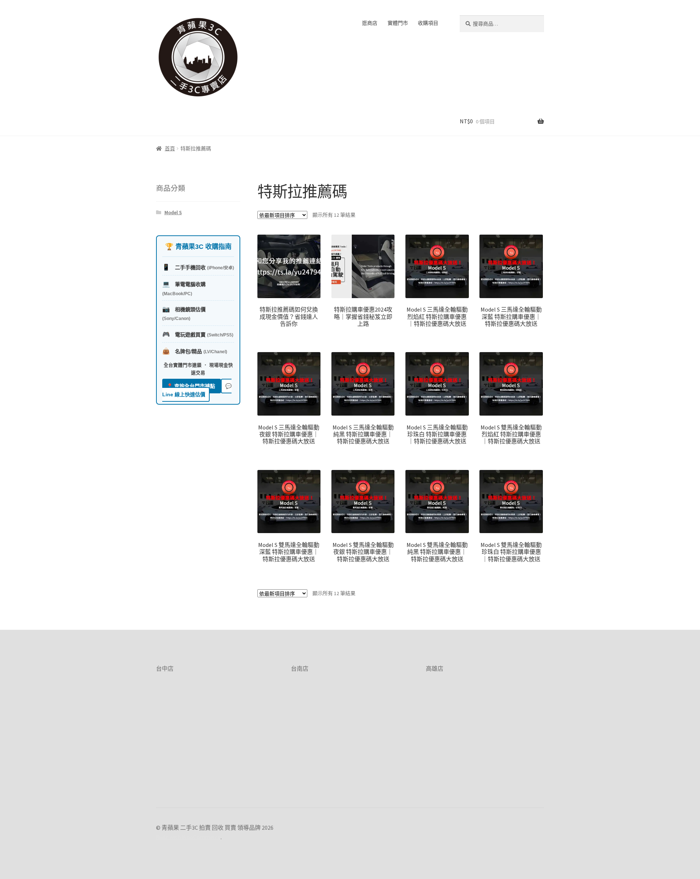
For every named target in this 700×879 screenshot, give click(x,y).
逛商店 (369, 23)
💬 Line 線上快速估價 (197, 390)
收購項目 (428, 23)
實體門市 (398, 23)
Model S (173, 212)
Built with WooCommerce (188, 837)
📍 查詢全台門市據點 (192, 386)
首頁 (170, 148)
